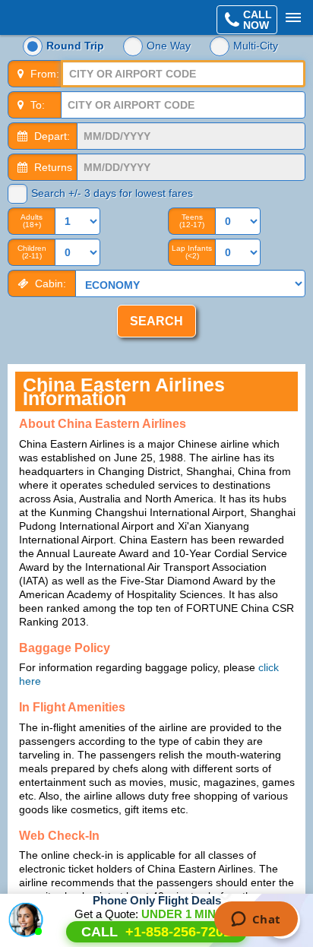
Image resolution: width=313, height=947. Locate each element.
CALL (156, 931)
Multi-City (255, 46)
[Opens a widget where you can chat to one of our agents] (255, 920)
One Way (169, 46)
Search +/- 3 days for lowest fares (112, 193)
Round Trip (75, 46)
